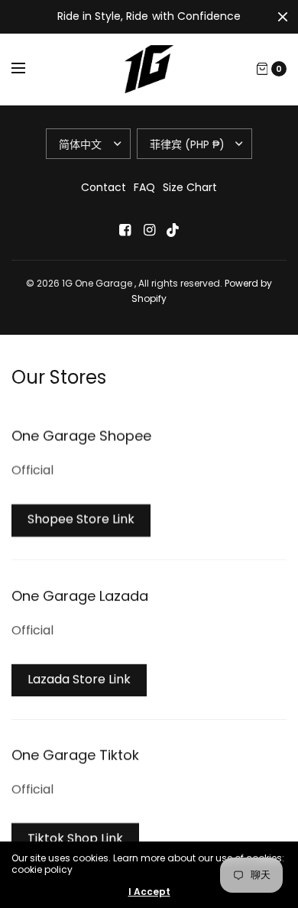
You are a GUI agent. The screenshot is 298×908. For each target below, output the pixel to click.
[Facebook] (124, 230)
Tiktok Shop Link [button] (75, 838)
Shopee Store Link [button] (81, 519)
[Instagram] (149, 230)
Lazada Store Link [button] (79, 679)
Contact (103, 187)
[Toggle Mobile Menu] (28, 69)
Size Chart (190, 187)
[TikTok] (173, 230)
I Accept (149, 892)
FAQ (144, 187)
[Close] (282, 17)
